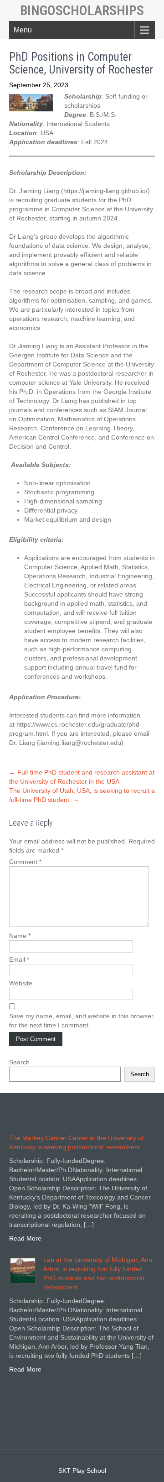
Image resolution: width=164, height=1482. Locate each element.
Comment (25, 861)
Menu (23, 30)
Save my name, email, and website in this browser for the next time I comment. (81, 1020)
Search (19, 1062)
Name (20, 935)
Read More (25, 1238)
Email (19, 959)
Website (20, 983)
